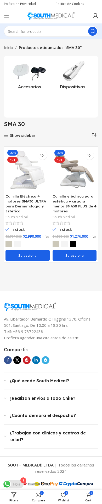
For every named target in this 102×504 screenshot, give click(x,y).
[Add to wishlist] (42, 155)
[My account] (95, 15)
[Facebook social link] (8, 360)
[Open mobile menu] (6, 15)
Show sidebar (22, 135)
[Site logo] (51, 15)
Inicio (8, 47)
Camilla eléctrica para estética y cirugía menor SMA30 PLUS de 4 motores (75, 203)
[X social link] (17, 360)
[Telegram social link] (45, 360)
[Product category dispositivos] (72, 76)
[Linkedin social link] (36, 360)
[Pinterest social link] (27, 360)
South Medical (16, 216)
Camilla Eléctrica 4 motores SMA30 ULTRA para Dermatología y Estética (25, 203)
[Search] (92, 31)
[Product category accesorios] (29, 76)
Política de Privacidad (20, 4)
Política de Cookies (70, 4)
